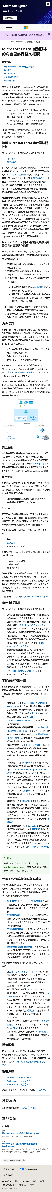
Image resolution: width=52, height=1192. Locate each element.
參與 (34, 1181)
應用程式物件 (36, 901)
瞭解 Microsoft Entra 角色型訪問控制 (19, 67)
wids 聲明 (38, 287)
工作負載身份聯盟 (15, 929)
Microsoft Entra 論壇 (16, 1084)
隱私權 (42, 1181)
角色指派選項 (9, 73)
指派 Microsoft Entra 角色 (35, 596)
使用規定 (22, 1185)
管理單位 (11, 542)
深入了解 (42, 1090)
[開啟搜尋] (42, 27)
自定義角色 (12, 162)
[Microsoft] (26, 27)
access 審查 (33, 989)
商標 (31, 1185)
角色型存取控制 (33, 42)
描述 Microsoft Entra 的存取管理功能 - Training (21, 1133)
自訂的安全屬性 (33, 745)
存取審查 (26, 762)
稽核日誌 (36, 829)
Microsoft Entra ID (16, 42)
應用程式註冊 (13, 901)
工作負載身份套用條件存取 (21, 971)
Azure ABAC (12, 1028)
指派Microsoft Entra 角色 (18, 1081)
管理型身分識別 (14, 915)
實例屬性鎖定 (42, 1031)
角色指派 (7, 70)
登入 (48, 27)
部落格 (25, 1181)
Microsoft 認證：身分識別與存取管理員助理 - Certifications (20, 1145)
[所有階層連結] (4, 42)
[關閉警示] (48, 4)
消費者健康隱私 (8, 1185)
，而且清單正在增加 (16, 174)
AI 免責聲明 (6, 1181)
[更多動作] (48, 42)
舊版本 (17, 1181)
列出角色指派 (28, 372)
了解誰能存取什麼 (11, 76)
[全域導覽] (2, 27)
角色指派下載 (34, 713)
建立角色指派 (13, 372)
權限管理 (26, 801)
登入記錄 (32, 825)
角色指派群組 (40, 463)
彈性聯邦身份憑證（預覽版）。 (20, 946)
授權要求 (26, 790)
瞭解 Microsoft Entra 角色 (19, 1077)
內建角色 (11, 158)
